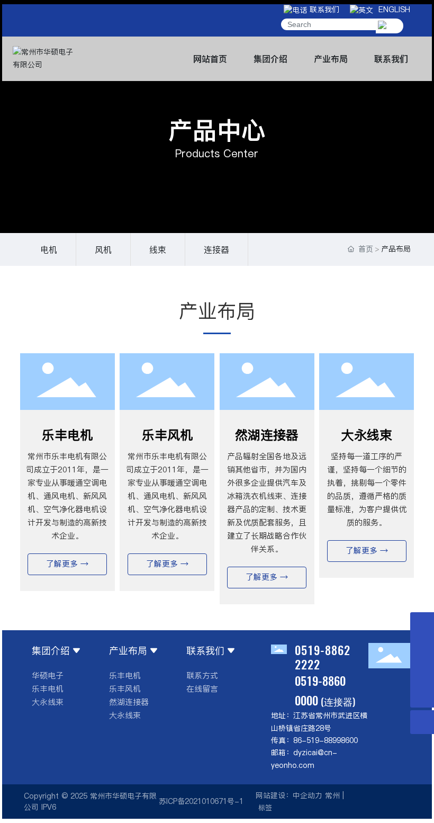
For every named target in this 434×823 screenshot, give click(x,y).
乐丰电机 (67, 435)
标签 (265, 807)
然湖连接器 (267, 435)
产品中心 (217, 130)
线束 (157, 249)
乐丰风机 (167, 435)
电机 (48, 249)
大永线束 (366, 435)
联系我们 (323, 9)
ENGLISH (391, 9)
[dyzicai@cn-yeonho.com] (422, 648)
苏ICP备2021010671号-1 (201, 801)
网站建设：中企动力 (289, 795)
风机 (103, 249)
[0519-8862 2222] (422, 672)
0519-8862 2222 (322, 656)
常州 (332, 795)
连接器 (216, 249)
